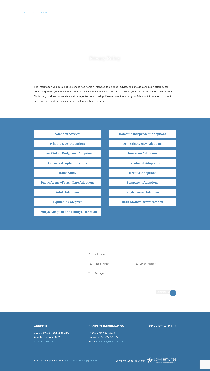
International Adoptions (142, 163)
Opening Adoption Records (67, 163)
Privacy (94, 360)
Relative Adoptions (142, 173)
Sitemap (83, 360)
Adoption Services (67, 134)
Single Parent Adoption (142, 192)
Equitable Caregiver (67, 202)
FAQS (159, 10)
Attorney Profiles (88, 10)
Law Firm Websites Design (130, 360)
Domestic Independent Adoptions (142, 134)
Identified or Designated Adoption (67, 153)
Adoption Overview (113, 10)
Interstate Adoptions (142, 153)
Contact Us (173, 10)
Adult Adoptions (67, 192)
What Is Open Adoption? (67, 143)
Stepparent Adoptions (142, 182)
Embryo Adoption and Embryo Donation (67, 212)
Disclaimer (71, 360)
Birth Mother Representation (142, 202)
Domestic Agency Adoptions (142, 143)
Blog (131, 10)
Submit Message (166, 292)
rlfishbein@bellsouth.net (110, 341)
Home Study (67, 173)
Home (70, 10)
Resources (145, 10)
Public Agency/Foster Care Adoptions (67, 182)
